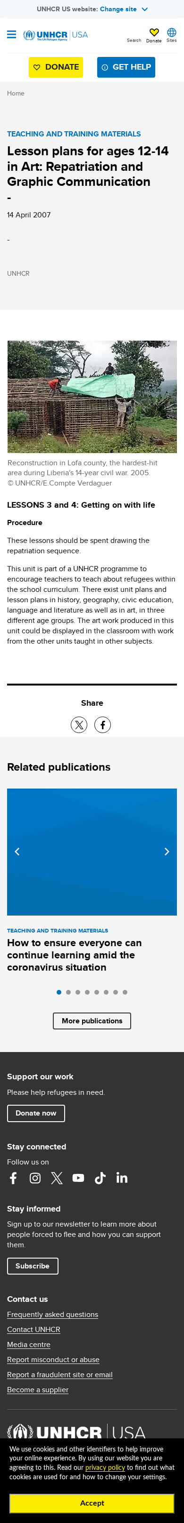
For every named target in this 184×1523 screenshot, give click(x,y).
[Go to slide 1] (61, 994)
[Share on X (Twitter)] (79, 725)
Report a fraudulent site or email (60, 1375)
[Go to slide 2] (70, 994)
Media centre (28, 1345)
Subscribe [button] (33, 1265)
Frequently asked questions (52, 1314)
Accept (92, 1503)
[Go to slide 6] (108, 994)
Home (16, 93)
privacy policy (105, 1468)
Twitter (56, 1178)
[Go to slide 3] (80, 994)
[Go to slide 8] (127, 994)
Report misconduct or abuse (53, 1360)
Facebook (13, 1178)
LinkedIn (122, 1178)
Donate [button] (154, 40)
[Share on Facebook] (102, 725)
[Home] (55, 36)
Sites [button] (172, 40)
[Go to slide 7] (118, 994)
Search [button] (134, 40)
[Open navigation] (11, 35)
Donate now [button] (36, 1113)
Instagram (35, 1178)
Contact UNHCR (33, 1329)
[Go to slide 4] (89, 994)
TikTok (100, 1178)
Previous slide (17, 851)
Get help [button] (132, 67)
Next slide (167, 851)
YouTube (78, 1178)
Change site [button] (118, 9)
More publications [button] (92, 1020)
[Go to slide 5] (99, 994)
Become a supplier (37, 1390)
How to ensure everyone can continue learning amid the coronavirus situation (74, 955)
